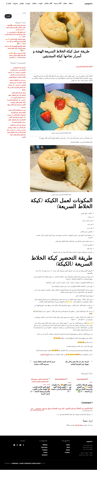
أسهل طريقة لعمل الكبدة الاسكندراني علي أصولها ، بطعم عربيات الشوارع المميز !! (17, 119)
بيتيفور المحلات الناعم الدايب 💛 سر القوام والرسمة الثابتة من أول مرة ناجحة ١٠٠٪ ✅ (84, 388)
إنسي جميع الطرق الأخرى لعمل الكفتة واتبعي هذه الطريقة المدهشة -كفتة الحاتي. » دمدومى (16, 112)
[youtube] (20, 445)
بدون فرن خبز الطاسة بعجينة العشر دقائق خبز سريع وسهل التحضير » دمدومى (17, 82)
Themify (38, 463)
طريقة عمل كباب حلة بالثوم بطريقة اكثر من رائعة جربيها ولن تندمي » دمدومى (17, 127)
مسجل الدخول (79, 425)
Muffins (45, 444)
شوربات (27, 3)
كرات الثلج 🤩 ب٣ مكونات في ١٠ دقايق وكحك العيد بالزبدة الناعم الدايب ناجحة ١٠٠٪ (61, 388)
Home (68, 444)
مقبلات (65, 3)
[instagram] (17, 445)
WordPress (15, 463)
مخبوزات (15, 3)
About (68, 450)
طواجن (21, 3)
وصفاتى (48, 384)
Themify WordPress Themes (27, 463)
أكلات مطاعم (48, 3)
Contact (67, 452)
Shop (68, 447)
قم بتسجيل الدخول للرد (37, 410)
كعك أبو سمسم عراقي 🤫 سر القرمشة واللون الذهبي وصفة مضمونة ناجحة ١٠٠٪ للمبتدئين (17, 55)
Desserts (44, 455)
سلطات (34, 3)
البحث (24, 13)
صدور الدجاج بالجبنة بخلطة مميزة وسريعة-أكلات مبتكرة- (44, 363)
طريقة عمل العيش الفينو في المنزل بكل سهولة (16, 87)
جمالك (71, 3)
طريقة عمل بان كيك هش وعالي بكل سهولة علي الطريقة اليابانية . (77, 363)
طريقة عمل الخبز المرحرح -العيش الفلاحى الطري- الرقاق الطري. (17, 75)
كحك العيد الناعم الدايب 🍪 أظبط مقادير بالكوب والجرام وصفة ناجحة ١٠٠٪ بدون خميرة (40, 390)
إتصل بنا (8, 3)
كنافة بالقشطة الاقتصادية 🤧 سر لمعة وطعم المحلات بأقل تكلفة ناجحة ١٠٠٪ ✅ (15, 48)
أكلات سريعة (57, 3)
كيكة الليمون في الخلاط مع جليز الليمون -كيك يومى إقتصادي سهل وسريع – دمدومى (63, 408)
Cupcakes (44, 447)
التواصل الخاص (44, 354)
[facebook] (23, 445)
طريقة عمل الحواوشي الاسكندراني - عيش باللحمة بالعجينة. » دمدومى (18, 70)
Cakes (45, 452)
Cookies (44, 450)
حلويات (40, 3)
